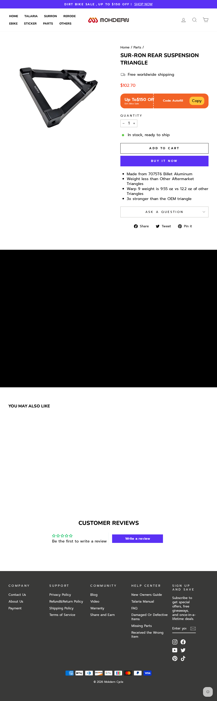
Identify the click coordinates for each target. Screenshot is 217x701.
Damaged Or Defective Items (149, 616)
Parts (48, 24)
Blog (93, 594)
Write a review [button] (137, 538)
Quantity (131, 116)
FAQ (134, 608)
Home (13, 16)
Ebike (13, 24)
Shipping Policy (61, 608)
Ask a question (164, 212)
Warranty (97, 608)
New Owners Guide (146, 594)
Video (94, 601)
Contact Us (17, 594)
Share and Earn (102, 614)
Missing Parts (141, 625)
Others (65, 24)
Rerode (69, 16)
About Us (15, 601)
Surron (50, 16)
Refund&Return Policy (66, 601)
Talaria (31, 16)
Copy (197, 101)
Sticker (30, 24)
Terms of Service (62, 614)
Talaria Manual (142, 601)
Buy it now (164, 161)
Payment (15, 608)
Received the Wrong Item (147, 634)
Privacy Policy (60, 594)
